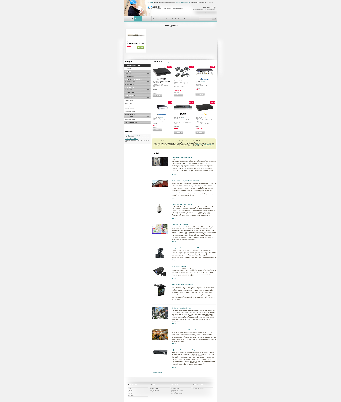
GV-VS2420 (158, 117)
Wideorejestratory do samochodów (182, 284)
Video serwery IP (129, 100)
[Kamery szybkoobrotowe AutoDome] (160, 213)
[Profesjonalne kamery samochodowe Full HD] (160, 259)
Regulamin (178, 19)
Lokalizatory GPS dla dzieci (180, 224)
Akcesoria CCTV (129, 116)
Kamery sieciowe (129, 76)
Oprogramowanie (129, 97)
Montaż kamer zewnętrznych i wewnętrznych (185, 180)
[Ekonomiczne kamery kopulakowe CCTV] (160, 339)
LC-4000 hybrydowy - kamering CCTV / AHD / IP (161, 82)
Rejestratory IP (128, 89)
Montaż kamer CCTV (176, 388)
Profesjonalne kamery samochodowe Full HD (185, 248)
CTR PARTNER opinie (179, 266)
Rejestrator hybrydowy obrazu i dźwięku (184, 350)
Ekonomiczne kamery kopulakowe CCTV (184, 330)
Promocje (138, 19)
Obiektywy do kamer (130, 81)
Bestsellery (147, 19)
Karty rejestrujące (129, 92)
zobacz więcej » (167, 62)
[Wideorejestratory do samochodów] (160, 295)
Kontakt (186, 19)
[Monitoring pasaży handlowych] (160, 319)
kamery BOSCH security (131, 135)
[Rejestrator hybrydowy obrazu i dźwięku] (160, 355)
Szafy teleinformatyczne (131, 122)
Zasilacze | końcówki (130, 114)
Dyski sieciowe (128, 125)
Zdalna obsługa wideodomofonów (182, 157)
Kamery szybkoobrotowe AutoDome (182, 204)
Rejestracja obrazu (129, 87)
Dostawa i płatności (167, 19)
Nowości (155, 19)
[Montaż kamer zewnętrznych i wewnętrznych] (160, 186)
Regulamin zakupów (154, 390)
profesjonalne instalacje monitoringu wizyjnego (203, 144)
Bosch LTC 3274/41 (179, 81)
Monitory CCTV (128, 103)
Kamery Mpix (128, 73)
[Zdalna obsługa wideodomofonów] (160, 165)
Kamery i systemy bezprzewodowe (133, 79)
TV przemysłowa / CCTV (132, 65)
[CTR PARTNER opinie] (160, 277)
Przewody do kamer (130, 41)
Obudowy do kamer (130, 84)
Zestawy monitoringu (130, 95)
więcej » (174, 174)
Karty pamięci (128, 68)
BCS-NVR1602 (179, 117)
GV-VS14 (200, 81)
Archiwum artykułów (157, 372)
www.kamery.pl (150, 2)
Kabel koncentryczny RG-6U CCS (135, 43)
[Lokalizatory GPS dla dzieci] (160, 233)
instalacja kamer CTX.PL (131, 139)
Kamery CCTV (128, 71)
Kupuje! (140, 47)
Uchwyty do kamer (129, 108)
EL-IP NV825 (201, 117)
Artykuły (130, 393)
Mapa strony (131, 395)
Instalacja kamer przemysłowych (183, 2)
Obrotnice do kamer (130, 119)
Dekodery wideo (129, 106)
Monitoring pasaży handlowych (181, 308)
